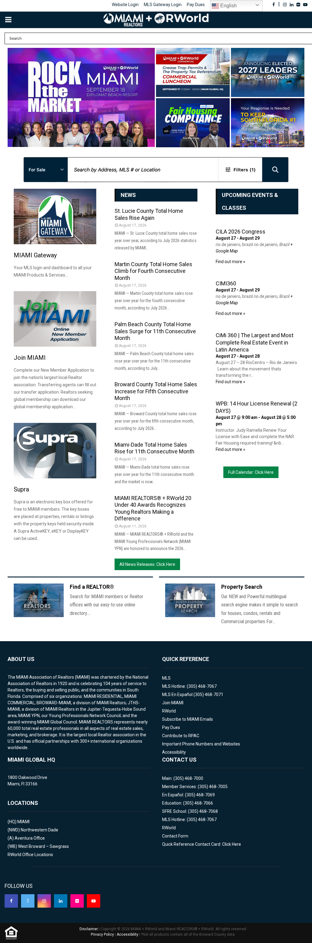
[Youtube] (93, 901)
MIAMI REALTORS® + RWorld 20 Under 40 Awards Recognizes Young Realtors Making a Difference (153, 508)
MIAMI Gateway (35, 255)
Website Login (125, 4)
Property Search (241, 587)
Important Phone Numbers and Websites (201, 743)
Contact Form (175, 836)
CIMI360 (226, 283)
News (128, 195)
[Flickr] (77, 901)
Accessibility (174, 752)
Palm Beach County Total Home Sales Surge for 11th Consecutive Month (155, 331)
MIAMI (23, 821)
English (228, 5)
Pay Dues (196, 4)
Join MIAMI (30, 357)
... (17, 138)
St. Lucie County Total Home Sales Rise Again (149, 214)
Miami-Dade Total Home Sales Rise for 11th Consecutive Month (154, 448)
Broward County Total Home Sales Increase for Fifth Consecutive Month (156, 391)
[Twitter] (27, 901)
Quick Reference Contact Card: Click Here (201, 844)
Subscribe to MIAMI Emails (187, 719)
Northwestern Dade (39, 829)
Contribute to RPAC (180, 735)
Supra (21, 489)
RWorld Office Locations (30, 854)
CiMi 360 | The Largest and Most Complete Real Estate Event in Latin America (254, 342)
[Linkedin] (60, 901)
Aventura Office (30, 838)
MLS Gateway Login (163, 4)
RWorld (169, 711)
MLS (166, 678)
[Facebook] (11, 901)
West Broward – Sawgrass (43, 846)
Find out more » (230, 261)
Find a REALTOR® (92, 587)
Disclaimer (89, 929)
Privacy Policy (102, 934)
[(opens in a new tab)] (81, 97)
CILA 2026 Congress (240, 231)
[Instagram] (44, 901)
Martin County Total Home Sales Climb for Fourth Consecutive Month (153, 271)
